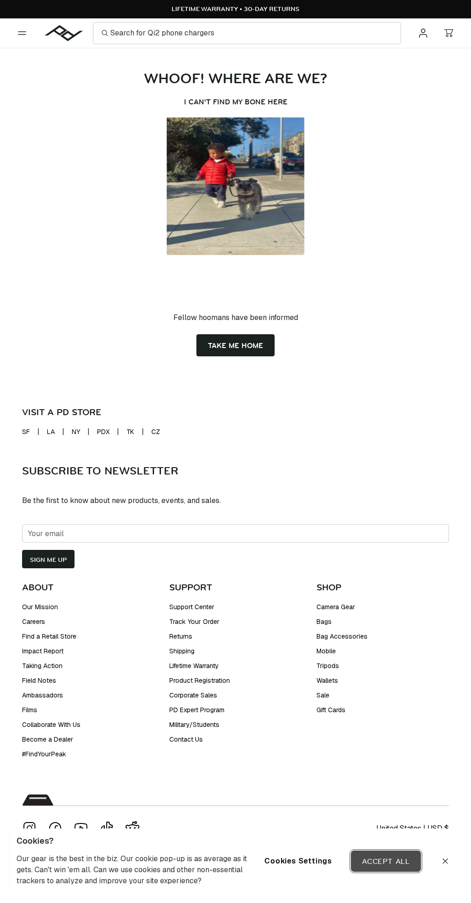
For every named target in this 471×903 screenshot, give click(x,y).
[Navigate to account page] (423, 33)
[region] (235, 861)
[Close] (445, 861)
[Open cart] (449, 33)
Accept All (386, 861)
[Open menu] (22, 33)
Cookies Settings (298, 861)
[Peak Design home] (64, 33)
